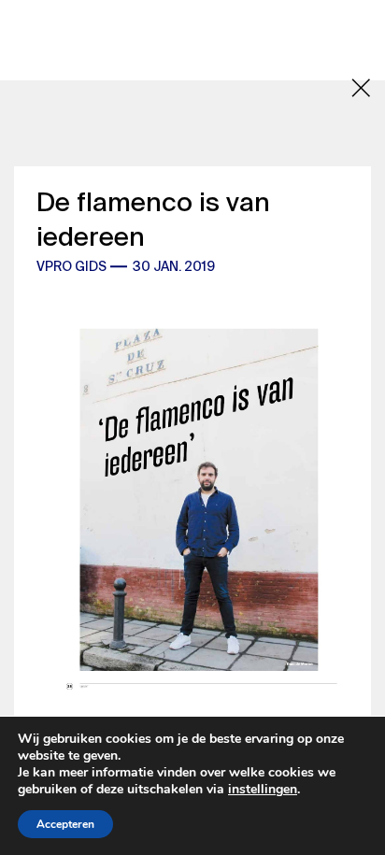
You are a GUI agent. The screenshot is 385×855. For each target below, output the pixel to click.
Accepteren (65, 824)
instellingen (262, 789)
